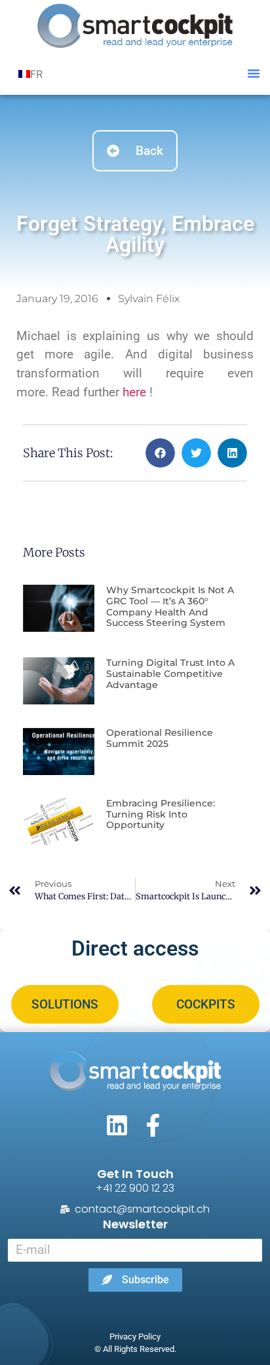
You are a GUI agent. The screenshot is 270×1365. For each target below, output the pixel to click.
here (136, 392)
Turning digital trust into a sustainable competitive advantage (170, 674)
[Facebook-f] (153, 1125)
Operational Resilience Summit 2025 (159, 738)
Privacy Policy (135, 1336)
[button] (253, 73)
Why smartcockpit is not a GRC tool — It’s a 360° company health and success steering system (170, 606)
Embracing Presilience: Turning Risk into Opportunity (160, 814)
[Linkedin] (117, 1125)
